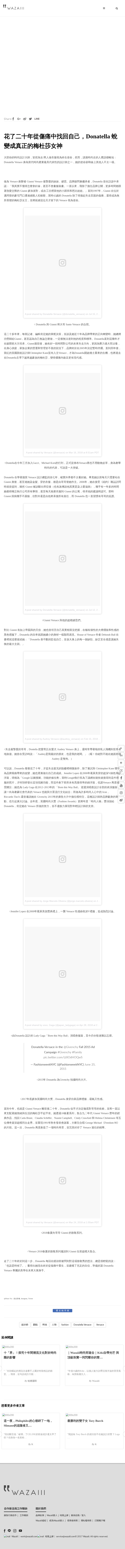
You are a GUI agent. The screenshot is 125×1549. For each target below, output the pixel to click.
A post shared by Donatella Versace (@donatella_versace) (55, 314)
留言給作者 (63, 1311)
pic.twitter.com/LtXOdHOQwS (63, 1057)
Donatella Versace (82, 1325)
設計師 (24, 1325)
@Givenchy (71, 1047)
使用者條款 (72, 1521)
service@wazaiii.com (65, 1537)
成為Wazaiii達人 (56, 1521)
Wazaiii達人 (52, 1515)
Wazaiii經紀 (41, 1521)
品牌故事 (40, 1515)
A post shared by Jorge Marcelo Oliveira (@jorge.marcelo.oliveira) (59, 901)
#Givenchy (64, 1052)
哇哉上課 (64, 1515)
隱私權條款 (86, 1521)
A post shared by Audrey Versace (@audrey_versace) (52, 739)
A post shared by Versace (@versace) (45, 452)
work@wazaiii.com (29, 1537)
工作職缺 (24, 1515)
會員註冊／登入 (78, 1515)
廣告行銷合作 (10, 1515)
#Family (77, 1052)
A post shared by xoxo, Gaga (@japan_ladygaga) (50, 1025)
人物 (54, 1325)
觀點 (35, 1325)
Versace (100, 1325)
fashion (65, 1325)
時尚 (44, 1325)
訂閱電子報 (100, 1521)
